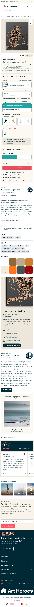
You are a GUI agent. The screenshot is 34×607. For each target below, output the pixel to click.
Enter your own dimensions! (17, 98)
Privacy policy (17, 600)
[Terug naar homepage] (10, 6)
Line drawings (6, 248)
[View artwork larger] (30, 20)
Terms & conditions (8, 597)
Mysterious (10, 237)
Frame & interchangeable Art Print (15, 105)
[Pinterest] (10, 574)
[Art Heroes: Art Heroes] (32, 569)
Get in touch (8, 549)
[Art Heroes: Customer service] (32, 565)
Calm (3, 237)
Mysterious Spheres (18, 248)
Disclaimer (16, 597)
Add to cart (18, 168)
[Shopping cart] (31, 6)
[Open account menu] (28, 6)
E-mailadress (5, 518)
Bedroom (21, 246)
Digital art (5, 246)
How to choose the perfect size (23, 90)
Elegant (18, 237)
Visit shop (4, 195)
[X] (16, 574)
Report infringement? (25, 597)
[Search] (30, 10)
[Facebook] (13, 574)
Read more (13, 195)
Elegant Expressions (23, 251)
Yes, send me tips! (8, 526)
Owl (27, 246)
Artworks (4, 557)
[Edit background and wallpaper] (30, 23)
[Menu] (2, 6)
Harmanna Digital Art (11, 59)
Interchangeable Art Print (12, 109)
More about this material (25, 80)
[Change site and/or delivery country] (31, 1)
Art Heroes (5, 569)
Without (11, 157)
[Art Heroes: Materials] (32, 561)
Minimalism (13, 246)
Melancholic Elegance (8, 251)
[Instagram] (8, 574)
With (25, 157)
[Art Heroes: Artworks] (32, 556)
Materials (4, 561)
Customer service (8, 565)
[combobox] (15, 11)
